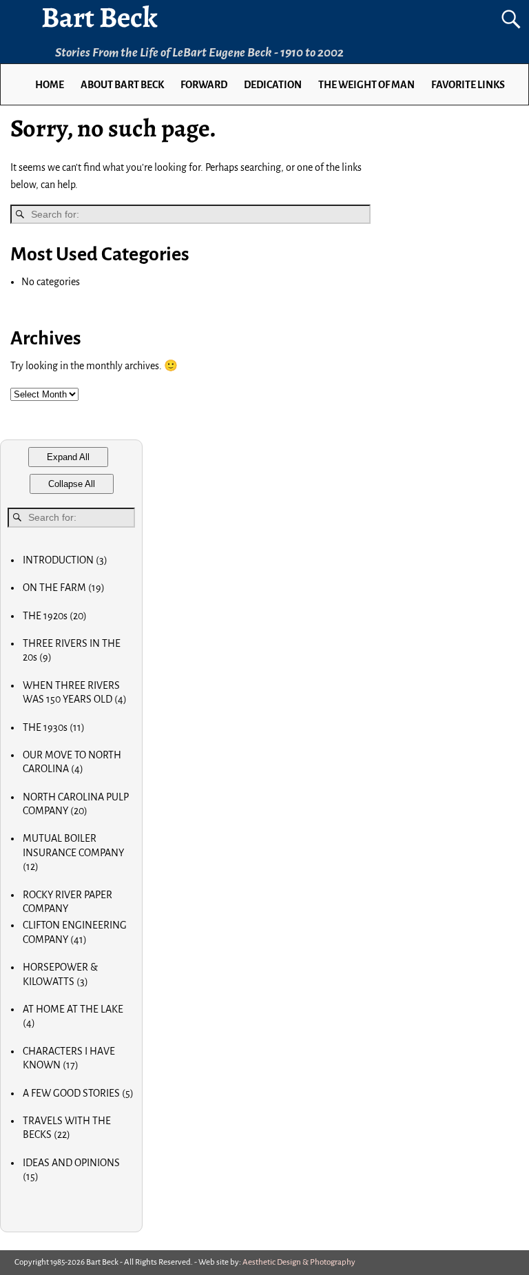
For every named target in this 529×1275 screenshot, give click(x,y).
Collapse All (71, 484)
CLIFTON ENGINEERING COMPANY (75, 932)
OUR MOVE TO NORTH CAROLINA (72, 761)
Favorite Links (468, 84)
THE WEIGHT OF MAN (366, 84)
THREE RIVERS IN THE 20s (72, 650)
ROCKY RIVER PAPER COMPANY (67, 901)
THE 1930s (54, 727)
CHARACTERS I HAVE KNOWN (69, 1058)
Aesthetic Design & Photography (298, 1262)
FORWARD (203, 84)
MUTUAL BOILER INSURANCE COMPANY (73, 852)
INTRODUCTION (65, 560)
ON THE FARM (64, 587)
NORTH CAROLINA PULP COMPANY (76, 803)
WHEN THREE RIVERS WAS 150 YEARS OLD (75, 692)
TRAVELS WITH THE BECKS (67, 1127)
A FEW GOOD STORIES (78, 1093)
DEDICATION (273, 84)
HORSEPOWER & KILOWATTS (60, 974)
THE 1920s (55, 615)
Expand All (68, 457)
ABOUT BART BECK (122, 84)
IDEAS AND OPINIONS (71, 1169)
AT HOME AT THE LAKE (73, 1016)
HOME (49, 84)
